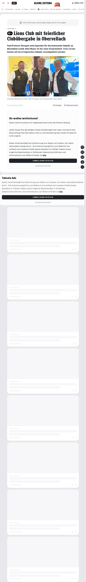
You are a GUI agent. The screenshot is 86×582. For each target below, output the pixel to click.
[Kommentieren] (82, 152)
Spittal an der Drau (72, 105)
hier (44, 155)
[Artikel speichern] (82, 157)
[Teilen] (82, 162)
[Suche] (8, 3)
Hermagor (58, 105)
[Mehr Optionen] (82, 167)
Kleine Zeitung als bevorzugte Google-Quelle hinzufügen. (44, 22)
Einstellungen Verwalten (43, 165)
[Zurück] (2, 9)
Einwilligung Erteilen (43, 160)
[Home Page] (43, 3)
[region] (43, 9)
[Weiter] (79, 9)
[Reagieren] (82, 147)
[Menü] (3, 3)
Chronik (10, 28)
